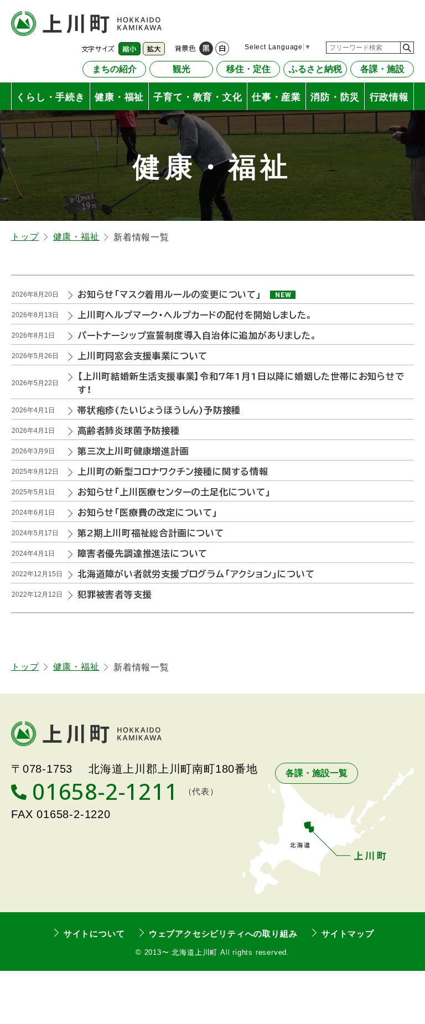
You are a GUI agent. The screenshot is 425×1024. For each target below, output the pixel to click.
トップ (25, 236)
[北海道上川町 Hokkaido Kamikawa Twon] (86, 23)
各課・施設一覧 (317, 773)
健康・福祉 (76, 236)
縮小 (129, 48)
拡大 (153, 48)
